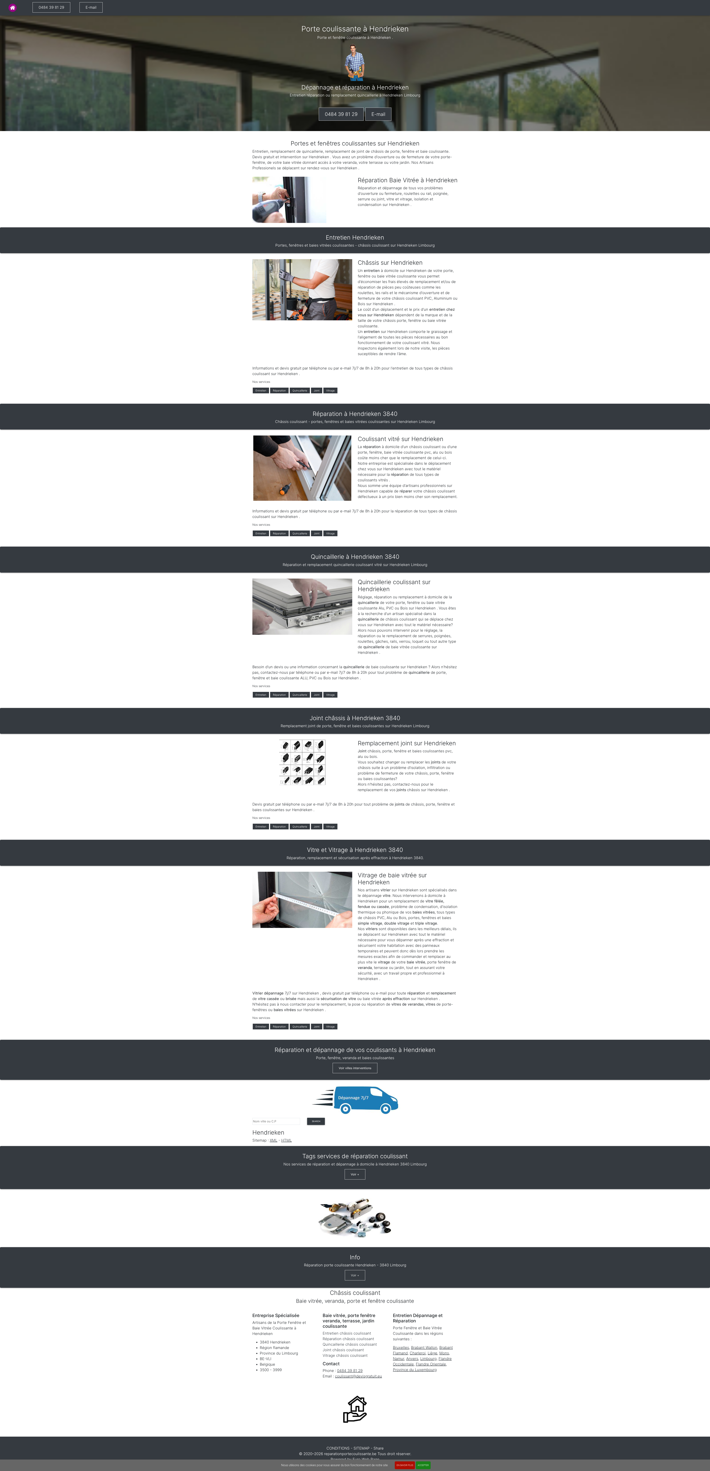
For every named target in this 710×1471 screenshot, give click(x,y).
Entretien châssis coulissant (347, 1333)
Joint (317, 390)
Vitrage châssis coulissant (345, 1355)
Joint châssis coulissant (343, 1350)
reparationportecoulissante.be (350, 1454)
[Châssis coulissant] (12, 8)
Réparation (279, 390)
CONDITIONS (338, 1448)
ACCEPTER (423, 1465)
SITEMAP (362, 1448)
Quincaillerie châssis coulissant (350, 1344)
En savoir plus (405, 1465)
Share (378, 1448)
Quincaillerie (300, 390)
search (316, 1121)
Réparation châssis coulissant (348, 1339)
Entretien (261, 390)
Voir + (355, 1174)
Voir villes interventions (355, 1068)
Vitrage (330, 390)
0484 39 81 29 (51, 7)
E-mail (91, 7)
